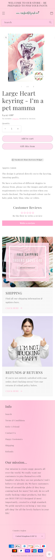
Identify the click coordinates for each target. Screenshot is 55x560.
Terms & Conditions (15, 420)
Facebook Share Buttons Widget (28, 160)
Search (8, 414)
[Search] (50, 22)
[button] (3, 13)
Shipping (15, 119)
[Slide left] (21, 86)
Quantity (6, 123)
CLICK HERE (12, 308)
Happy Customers (14, 439)
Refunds (9, 451)
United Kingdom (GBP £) (26, 536)
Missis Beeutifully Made (23, 555)
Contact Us (10, 433)
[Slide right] (33, 86)
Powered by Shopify (38, 555)
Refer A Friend (12, 426)
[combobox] (27, 22)
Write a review (27, 223)
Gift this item (27, 146)
